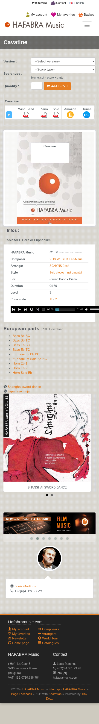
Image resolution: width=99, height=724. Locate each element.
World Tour (49, 638)
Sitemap (54, 689)
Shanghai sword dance (24, 386)
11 (51, 299)
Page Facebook (21, 694)
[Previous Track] (13, 309)
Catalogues (50, 643)
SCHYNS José (59, 266)
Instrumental (74, 272)
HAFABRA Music (33, 689)
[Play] (9, 115)
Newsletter (19, 638)
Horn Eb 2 (20, 368)
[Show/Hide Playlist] (43, 309)
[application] (9, 114)
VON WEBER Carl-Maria (66, 259)
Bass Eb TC (21, 349)
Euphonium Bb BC (26, 354)
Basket (88, 14)
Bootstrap (55, 694)
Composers (50, 629)
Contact (60, 3)
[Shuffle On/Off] (37, 309)
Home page (20, 643)
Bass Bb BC (21, 336)
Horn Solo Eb (22, 372)
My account (38, 14)
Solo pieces (57, 272)
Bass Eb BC (21, 345)
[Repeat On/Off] (31, 309)
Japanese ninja (19, 391)
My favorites (65, 14)
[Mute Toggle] (87, 309)
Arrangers (48, 634)
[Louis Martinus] (49, 558)
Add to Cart (59, 86)
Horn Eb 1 (20, 363)
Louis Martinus (25, 586)
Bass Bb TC (21, 340)
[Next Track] (25, 309)
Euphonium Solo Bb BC (30, 359)
